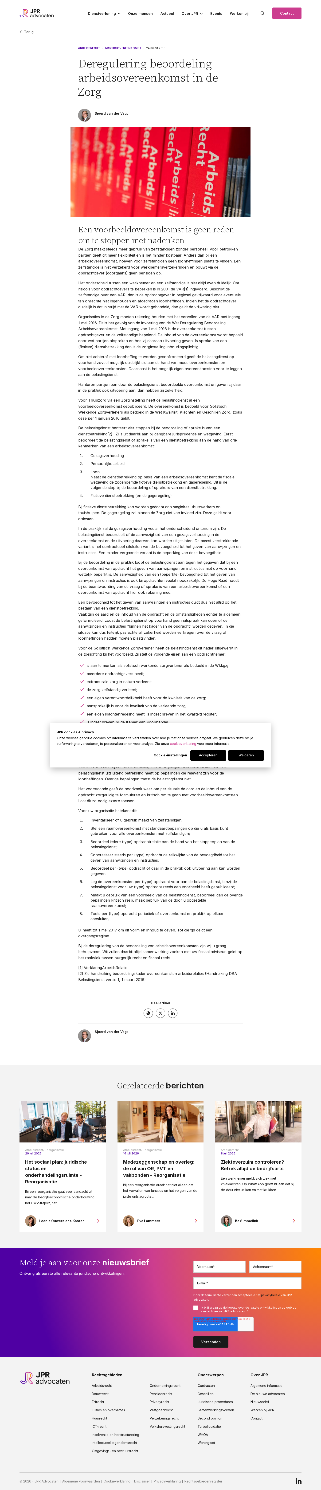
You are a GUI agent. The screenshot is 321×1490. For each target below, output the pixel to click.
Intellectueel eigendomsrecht (114, 1443)
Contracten (206, 1386)
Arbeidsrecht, (34, 1150)
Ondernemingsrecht (165, 1386)
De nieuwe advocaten (268, 1394)
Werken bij (239, 13)
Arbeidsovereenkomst (123, 48)
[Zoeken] (263, 13)
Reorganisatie (54, 1150)
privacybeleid (270, 1295)
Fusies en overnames (108, 1410)
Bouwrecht (100, 1394)
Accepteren (208, 755)
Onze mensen (140, 13)
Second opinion (210, 1418)
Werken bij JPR (262, 1410)
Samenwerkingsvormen (216, 1410)
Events (216, 13)
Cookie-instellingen (170, 755)
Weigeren (246, 755)
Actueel (167, 13)
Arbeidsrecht (89, 48)
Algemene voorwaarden (81, 1481)
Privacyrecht (159, 1402)
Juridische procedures (215, 1402)
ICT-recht (99, 1426)
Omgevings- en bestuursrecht (115, 1451)
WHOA (203, 1435)
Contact (287, 13)
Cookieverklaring (117, 1481)
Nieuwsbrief (260, 1402)
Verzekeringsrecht (164, 1418)
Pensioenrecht (161, 1394)
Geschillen (206, 1394)
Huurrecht (99, 1418)
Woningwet (206, 1443)
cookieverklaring (183, 744)
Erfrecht (98, 1402)
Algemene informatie (266, 1386)
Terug (29, 32)
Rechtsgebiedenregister (203, 1481)
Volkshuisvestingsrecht (167, 1426)
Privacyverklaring (167, 1481)
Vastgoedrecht (161, 1410)
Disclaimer (142, 1481)
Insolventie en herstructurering (115, 1435)
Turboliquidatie (209, 1426)
